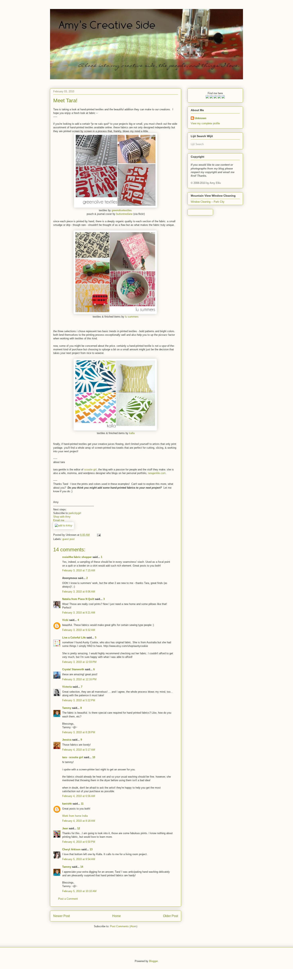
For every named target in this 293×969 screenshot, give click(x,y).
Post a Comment (68, 898)
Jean (65, 828)
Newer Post (61, 916)
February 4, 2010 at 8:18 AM (78, 820)
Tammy (66, 707)
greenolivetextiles (122, 210)
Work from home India (75, 815)
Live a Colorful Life (74, 637)
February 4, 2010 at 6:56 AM (78, 796)
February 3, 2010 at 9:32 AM (78, 629)
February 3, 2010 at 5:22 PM (78, 700)
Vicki (65, 619)
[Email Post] (98, 534)
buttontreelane (124, 213)
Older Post (170, 916)
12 (78, 828)
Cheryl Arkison (71, 849)
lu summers (132, 316)
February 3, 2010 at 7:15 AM (78, 570)
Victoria (67, 686)
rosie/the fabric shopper (77, 557)
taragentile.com (157, 473)
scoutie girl (90, 469)
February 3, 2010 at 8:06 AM (78, 591)
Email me (58, 520)
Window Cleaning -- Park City (207, 201)
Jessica (66, 739)
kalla (132, 433)
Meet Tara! (65, 101)
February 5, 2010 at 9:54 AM (78, 859)
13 (91, 849)
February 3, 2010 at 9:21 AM (78, 612)
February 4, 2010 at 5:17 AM (78, 749)
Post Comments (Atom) (123, 926)
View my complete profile (205, 123)
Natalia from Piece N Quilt (78, 599)
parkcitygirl (75, 513)
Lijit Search (197, 144)
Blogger (153, 961)
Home (116, 916)
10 (93, 757)
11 (82, 803)
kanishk (67, 803)
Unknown (200, 118)
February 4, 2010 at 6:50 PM (78, 841)
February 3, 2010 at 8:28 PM (78, 732)
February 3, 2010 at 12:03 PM (79, 661)
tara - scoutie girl (72, 757)
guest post (68, 539)
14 (81, 866)
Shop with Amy (62, 516)
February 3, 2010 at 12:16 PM (79, 679)
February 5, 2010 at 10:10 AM (79, 891)
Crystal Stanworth (73, 669)
